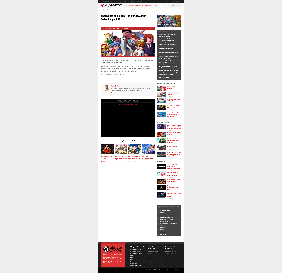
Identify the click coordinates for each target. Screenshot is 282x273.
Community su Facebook (170, 253)
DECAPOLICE (163, 232)
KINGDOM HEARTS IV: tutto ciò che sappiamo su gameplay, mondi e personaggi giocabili (174, 126)
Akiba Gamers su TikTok (170, 261)
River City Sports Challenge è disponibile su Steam (121, 158)
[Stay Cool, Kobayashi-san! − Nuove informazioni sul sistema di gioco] (107, 154)
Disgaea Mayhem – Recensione (171, 87)
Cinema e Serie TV (152, 265)
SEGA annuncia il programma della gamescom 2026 (174, 180)
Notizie (114, 9)
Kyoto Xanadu (163, 227)
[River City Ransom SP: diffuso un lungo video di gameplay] (134, 154)
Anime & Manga (136, 5)
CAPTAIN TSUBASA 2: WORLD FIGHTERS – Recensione (173, 100)
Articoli (131, 259)
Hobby (151, 5)
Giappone (145, 5)
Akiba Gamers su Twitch (170, 251)
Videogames (127, 5)
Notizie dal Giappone (152, 253)
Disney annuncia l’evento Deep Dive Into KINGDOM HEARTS (173, 187)
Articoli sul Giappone (152, 263)
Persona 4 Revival (164, 234)
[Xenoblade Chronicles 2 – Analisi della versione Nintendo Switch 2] (161, 116)
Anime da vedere (131, 1)
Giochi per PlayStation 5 (135, 251)
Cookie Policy (149, 269)
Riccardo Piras (105, 23)
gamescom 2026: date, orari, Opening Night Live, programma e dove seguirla (174, 166)
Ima (159, 52)
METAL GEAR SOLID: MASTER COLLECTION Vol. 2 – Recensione (173, 107)
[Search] (180, 5)
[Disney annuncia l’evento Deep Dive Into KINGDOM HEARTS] (161, 189)
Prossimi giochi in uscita (135, 265)
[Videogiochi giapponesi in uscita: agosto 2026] (169, 26)
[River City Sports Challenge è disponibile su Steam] (121, 154)
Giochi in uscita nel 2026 (141, 1)
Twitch (156, 5)
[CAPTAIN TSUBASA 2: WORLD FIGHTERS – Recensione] (161, 103)
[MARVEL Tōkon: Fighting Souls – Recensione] (161, 97)
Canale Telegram (169, 259)
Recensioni (132, 257)
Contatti (124, 1)
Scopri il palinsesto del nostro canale (128, 104)
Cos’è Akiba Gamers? (105, 1)
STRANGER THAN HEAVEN (165, 210)
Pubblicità (155, 269)
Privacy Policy (141, 269)
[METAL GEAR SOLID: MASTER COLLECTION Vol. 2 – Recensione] (161, 109)
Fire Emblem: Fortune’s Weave (166, 215)
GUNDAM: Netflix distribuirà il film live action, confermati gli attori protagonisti (167, 48)
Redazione (119, 1)
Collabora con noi (133, 269)
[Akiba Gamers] (112, 6)
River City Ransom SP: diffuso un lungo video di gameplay (134, 158)
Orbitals (162, 229)
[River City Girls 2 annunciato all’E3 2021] (148, 154)
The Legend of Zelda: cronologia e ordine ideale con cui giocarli (173, 140)
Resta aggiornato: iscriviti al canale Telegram (116, 28)
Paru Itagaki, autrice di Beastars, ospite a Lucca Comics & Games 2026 (172, 173)
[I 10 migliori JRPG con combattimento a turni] (161, 150)
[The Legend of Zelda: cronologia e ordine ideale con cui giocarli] (161, 142)
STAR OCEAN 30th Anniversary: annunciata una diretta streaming (174, 194)
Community (113, 1)
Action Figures (151, 255)
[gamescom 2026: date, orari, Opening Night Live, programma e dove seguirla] (161, 168)
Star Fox (162, 212)
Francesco (161, 43)
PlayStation (132, 23)
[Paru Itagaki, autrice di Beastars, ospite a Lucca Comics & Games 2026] (161, 176)
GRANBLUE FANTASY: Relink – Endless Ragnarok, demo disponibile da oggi (168, 66)
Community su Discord (170, 255)
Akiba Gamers (103, 9)
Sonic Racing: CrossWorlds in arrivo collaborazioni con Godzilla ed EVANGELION (167, 76)
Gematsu (122, 75)
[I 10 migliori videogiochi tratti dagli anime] (161, 136)
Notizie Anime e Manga (153, 251)
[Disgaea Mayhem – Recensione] (161, 90)
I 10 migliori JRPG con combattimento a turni (172, 147)
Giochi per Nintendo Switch (136, 253)
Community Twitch (169, 257)
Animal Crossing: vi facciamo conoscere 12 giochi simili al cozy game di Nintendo (174, 154)
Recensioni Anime (151, 257)
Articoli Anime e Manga (153, 261)
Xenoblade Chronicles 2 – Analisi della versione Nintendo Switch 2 (173, 114)
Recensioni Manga (152, 259)
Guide (131, 261)
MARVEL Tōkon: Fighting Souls (167, 217)
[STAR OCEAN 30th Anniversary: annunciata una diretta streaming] (161, 197)
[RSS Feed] (167, 1)
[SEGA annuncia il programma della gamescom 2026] (161, 183)
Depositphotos (114, 269)
